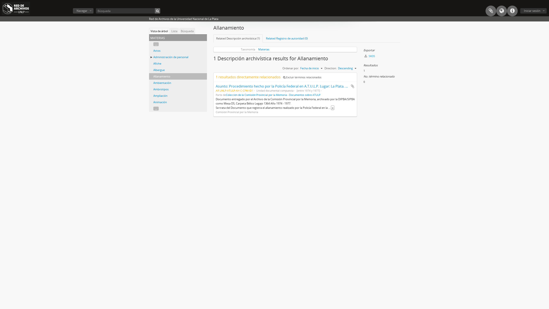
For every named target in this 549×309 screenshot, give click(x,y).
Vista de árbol (159, 31)
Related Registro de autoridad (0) (287, 38)
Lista (174, 31)
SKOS (371, 56)
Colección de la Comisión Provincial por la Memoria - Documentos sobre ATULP (273, 95)
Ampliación (160, 96)
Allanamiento (161, 76)
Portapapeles (491, 11)
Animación (160, 102)
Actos (156, 51)
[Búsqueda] (157, 11)
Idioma (501, 11)
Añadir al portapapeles (352, 86)
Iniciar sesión (532, 11)
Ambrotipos (161, 89)
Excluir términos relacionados (303, 77)
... (156, 44)
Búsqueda (187, 31)
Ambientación (162, 83)
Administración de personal (170, 57)
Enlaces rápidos (512, 11)
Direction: (330, 68)
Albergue (159, 70)
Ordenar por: (290, 68)
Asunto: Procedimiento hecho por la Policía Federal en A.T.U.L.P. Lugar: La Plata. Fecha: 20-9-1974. (294, 86)
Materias (263, 49)
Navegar (82, 11)
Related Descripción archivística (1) (238, 38)
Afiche (157, 63)
